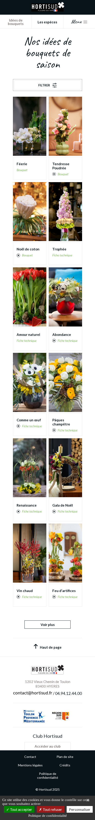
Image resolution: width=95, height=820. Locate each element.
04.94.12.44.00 (68, 693)
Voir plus (48, 625)
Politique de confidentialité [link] (47, 815)
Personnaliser (79, 809)
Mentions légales (30, 765)
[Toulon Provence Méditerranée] (34, 716)
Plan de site (64, 757)
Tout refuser (52, 809)
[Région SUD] (60, 716)
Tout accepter (20, 809)
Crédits (64, 765)
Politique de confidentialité (47, 775)
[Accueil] (47, 10)
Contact (30, 757)
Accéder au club (48, 746)
